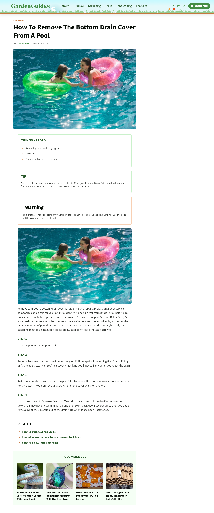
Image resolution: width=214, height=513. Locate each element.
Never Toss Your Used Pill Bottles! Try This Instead (87, 496)
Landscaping (124, 6)
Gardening (94, 6)
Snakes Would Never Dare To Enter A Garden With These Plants (29, 496)
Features (141, 6)
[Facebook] (173, 6)
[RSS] (184, 6)
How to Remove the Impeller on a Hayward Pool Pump (51, 437)
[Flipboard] (178, 6)
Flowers (64, 6)
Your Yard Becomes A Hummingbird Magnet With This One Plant (58, 496)
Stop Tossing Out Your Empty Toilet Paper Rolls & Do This (118, 496)
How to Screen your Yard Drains (39, 431)
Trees (108, 6)
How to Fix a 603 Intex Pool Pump (40, 442)
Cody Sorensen (23, 43)
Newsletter (201, 6)
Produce (79, 6)
